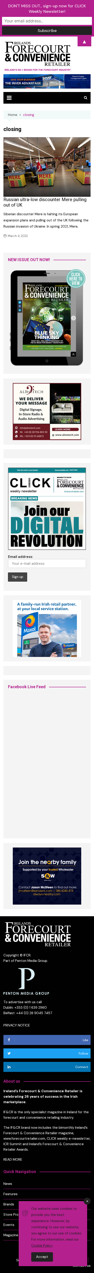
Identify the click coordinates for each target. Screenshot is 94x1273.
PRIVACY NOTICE (16, 1025)
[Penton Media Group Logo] (26, 981)
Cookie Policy (41, 1245)
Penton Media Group (31, 960)
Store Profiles (14, 1214)
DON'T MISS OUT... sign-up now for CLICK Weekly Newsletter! (47, 8)
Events (8, 1225)
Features (10, 1194)
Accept (42, 1257)
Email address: (20, 556)
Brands (8, 1204)
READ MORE (12, 1159)
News (7, 1183)
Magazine (10, 1235)
